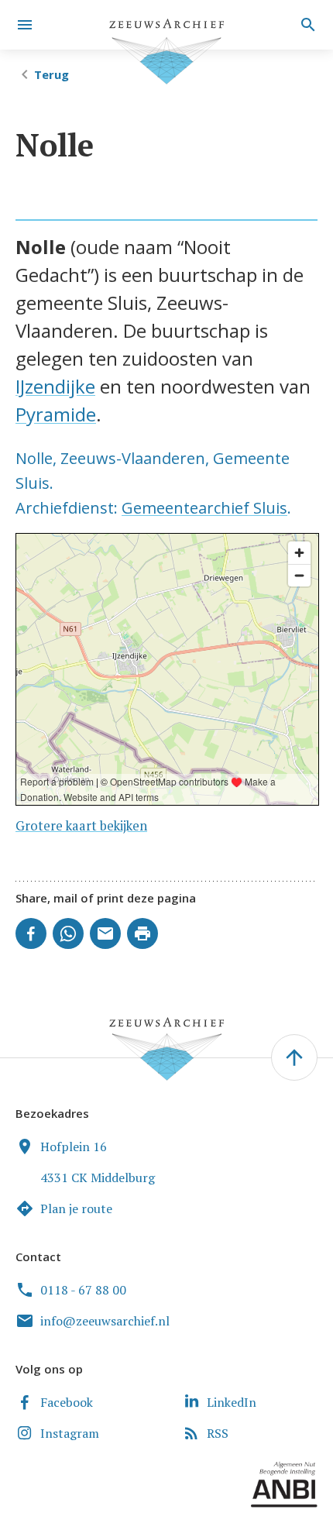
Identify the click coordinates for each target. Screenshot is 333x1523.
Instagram (69, 1433)
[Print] (142, 933)
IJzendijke (55, 386)
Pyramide (55, 414)
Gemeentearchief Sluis (204, 507)
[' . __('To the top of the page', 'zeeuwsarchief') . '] (294, 1057)
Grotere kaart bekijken (81, 825)
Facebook (66, 1402)
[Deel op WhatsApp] (68, 933)
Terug (51, 74)
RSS (217, 1433)
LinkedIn (231, 1402)
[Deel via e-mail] (105, 933)
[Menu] (25, 25)
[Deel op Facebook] (30, 933)
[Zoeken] (306, 25)
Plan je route (76, 1208)
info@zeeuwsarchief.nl (105, 1320)
